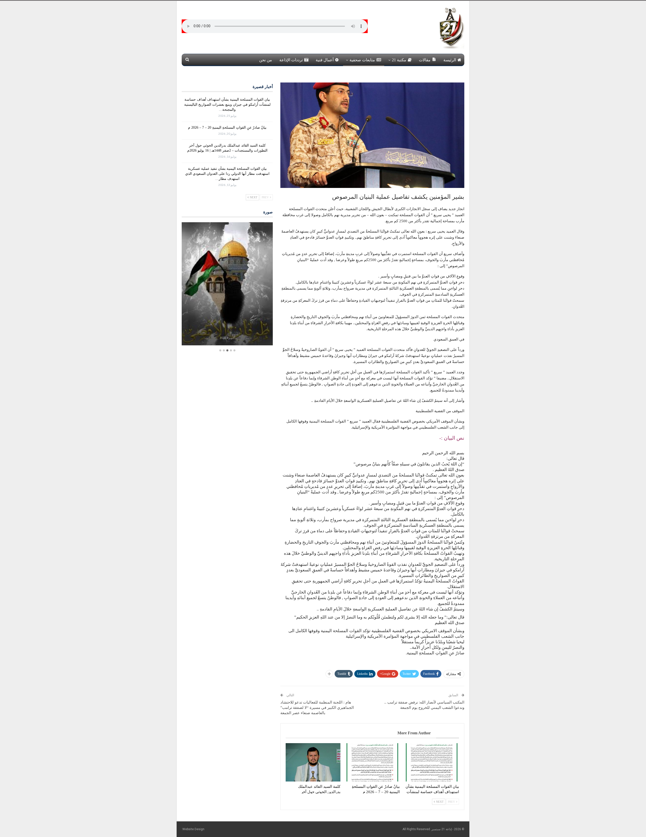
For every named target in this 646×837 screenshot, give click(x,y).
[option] (227, 284)
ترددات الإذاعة (291, 60)
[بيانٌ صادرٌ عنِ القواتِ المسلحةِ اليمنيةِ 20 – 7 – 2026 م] (372, 762)
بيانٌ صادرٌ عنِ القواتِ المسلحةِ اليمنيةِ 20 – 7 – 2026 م (227, 127)
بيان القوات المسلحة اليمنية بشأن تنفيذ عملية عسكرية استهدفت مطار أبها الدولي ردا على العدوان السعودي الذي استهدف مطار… (227, 174)
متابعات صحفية (362, 60)
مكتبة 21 (399, 60)
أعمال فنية (325, 60)
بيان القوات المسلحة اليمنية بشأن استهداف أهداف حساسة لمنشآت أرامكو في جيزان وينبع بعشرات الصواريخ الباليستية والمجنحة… (227, 104)
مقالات (424, 60)
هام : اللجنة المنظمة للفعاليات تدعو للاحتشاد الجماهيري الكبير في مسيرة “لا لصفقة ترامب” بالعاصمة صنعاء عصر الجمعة (317, 707)
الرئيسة (449, 60)
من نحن (265, 60)
